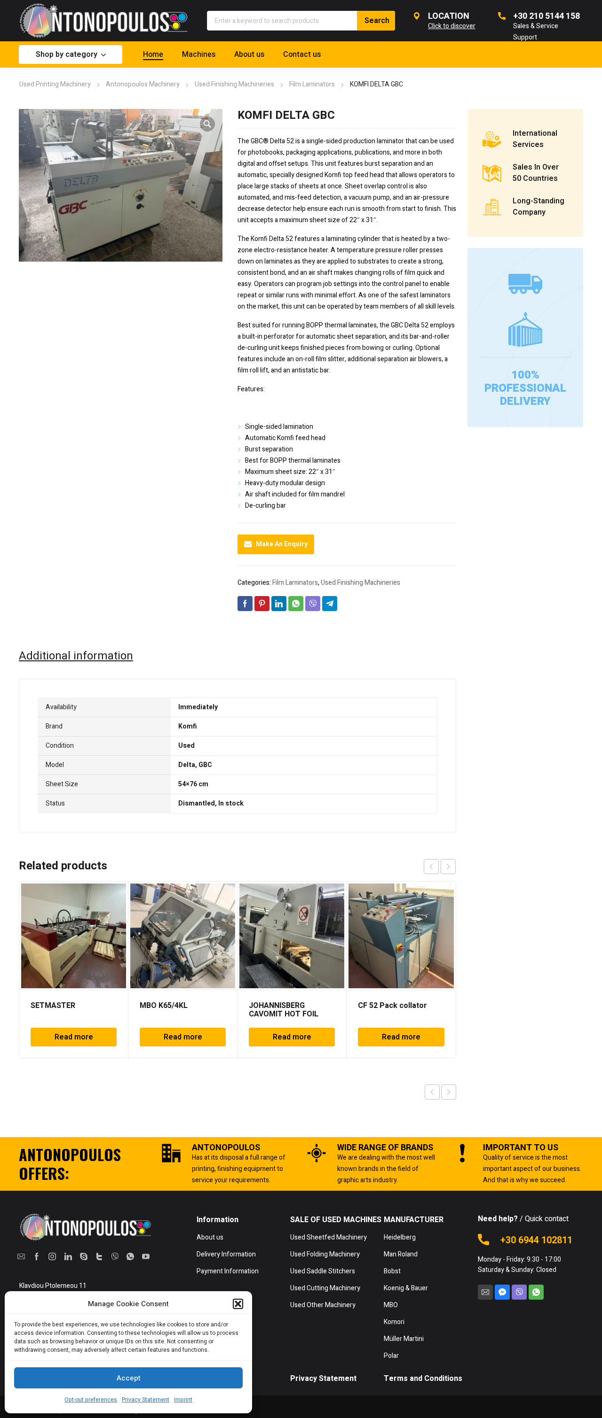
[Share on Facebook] (245, 603)
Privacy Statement (145, 1399)
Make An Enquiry (282, 544)
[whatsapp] (130, 1256)
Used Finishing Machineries (234, 84)
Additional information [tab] (76, 656)
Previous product (432, 1092)
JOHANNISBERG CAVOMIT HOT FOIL (283, 1010)
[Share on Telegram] (329, 603)
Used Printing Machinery (55, 84)
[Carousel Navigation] (440, 866)
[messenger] (502, 1292)
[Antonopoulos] (103, 20)
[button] (238, 1304)
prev (431, 866)
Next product (448, 1092)
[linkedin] (68, 1256)
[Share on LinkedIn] (278, 603)
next (448, 866)
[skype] (83, 1256)
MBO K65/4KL (164, 1005)
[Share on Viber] (312, 603)
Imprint (183, 1399)
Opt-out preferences (90, 1399)
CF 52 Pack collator (392, 1005)
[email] (21, 1256)
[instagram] (52, 1256)
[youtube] (145, 1256)
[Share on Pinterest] (261, 603)
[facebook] (37, 1256)
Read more (74, 1037)
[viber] (114, 1256)
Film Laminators (312, 84)
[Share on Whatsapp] (295, 603)
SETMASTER (53, 1005)
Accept (129, 1378)
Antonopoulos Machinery (143, 84)
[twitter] (99, 1256)
